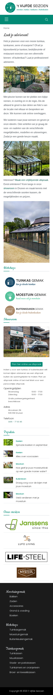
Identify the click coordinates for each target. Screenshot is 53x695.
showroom (9, 188)
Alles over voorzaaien (27, 456)
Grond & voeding (19, 610)
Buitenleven (21, 479)
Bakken (14, 596)
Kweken (19, 441)
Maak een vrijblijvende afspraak (31, 180)
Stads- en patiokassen (23, 663)
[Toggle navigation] (46, 19)
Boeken (14, 615)
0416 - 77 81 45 (15, 421)
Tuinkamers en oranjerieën (25, 667)
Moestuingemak (19, 634)
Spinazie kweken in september (32, 445)
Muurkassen (16, 658)
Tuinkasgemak (18, 629)
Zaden (13, 601)
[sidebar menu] (6, 19)
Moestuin (20, 464)
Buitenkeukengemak (21, 639)
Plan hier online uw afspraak (26, 364)
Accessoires (16, 606)
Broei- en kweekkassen (22, 672)
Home (6, 28)
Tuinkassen (16, 653)
